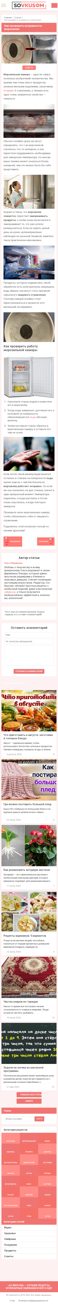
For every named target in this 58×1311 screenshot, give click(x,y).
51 (53, 1087)
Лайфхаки (10, 1239)
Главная (8, 17)
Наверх (29, 1101)
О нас (12, 1300)
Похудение (10, 1244)
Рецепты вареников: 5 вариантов (25, 935)
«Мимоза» (10, 591)
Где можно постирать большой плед (27, 804)
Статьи (18, 17)
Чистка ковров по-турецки (21, 1001)
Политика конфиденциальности (33, 1300)
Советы (29, 68)
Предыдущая (15, 541)
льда (33, 417)
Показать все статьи (31, 1095)
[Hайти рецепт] (54, 5)
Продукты (10, 1250)
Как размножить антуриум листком (27, 869)
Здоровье (10, 1233)
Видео (7, 1227)
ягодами (8, 90)
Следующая (43, 541)
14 (53, 1017)
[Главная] (29, 5)
